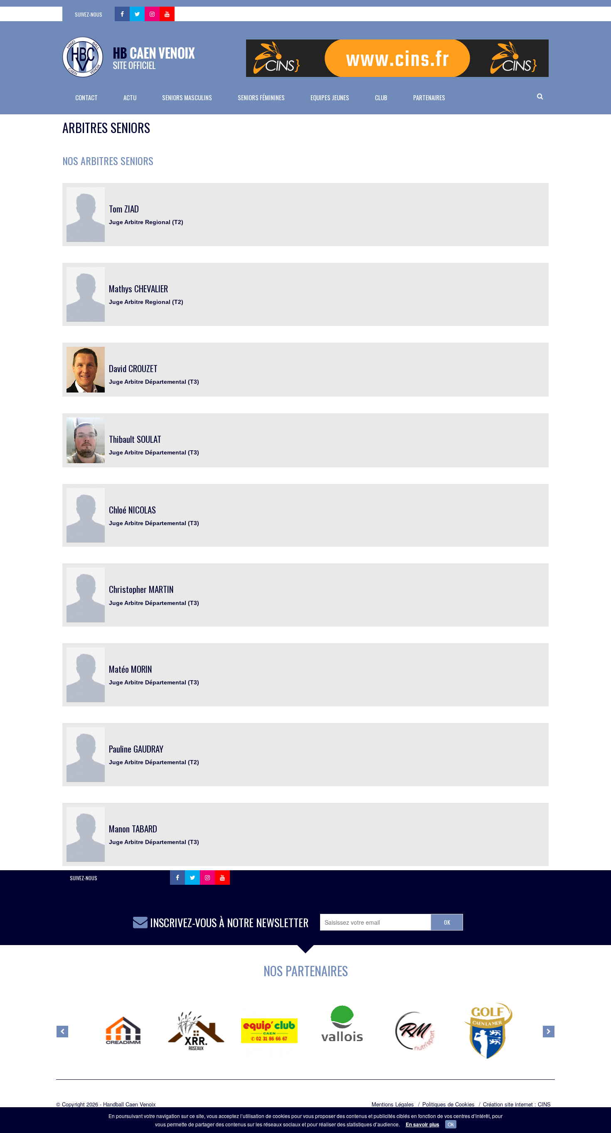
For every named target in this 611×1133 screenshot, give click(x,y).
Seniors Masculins (187, 97)
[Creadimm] (123, 1030)
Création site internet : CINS (517, 1104)
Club (381, 97)
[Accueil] (128, 57)
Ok (451, 1124)
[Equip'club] (269, 1030)
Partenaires (429, 97)
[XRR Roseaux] (196, 1030)
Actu (129, 97)
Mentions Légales (393, 1104)
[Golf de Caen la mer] (488, 1030)
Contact (86, 97)
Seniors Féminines (261, 97)
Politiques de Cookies (448, 1104)
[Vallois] (342, 1023)
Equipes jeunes (329, 97)
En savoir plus (422, 1124)
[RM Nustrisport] (415, 1030)
